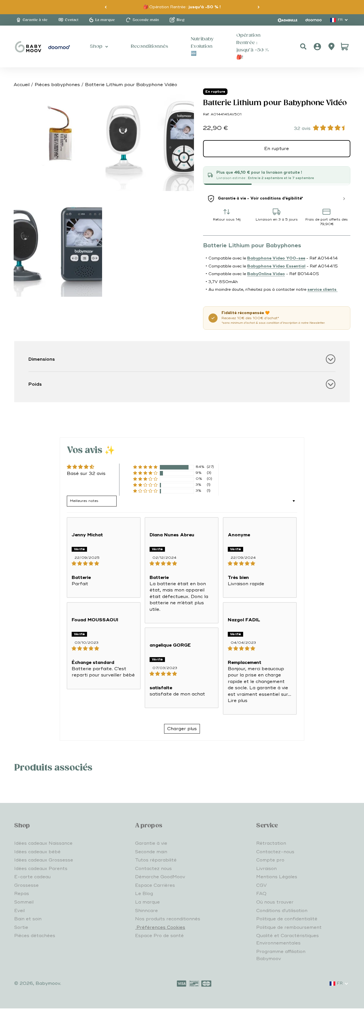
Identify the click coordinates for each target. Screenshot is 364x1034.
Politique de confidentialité (286, 919)
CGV (261, 885)
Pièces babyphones (57, 85)
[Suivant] (259, 7)
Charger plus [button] (182, 729)
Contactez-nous (275, 852)
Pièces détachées (34, 936)
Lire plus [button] (237, 700)
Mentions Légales (276, 877)
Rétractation (271, 843)
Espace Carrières (155, 885)
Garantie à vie (151, 843)
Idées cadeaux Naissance (43, 843)
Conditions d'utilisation (281, 910)
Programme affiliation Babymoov (280, 955)
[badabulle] (287, 20)
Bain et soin (28, 919)
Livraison (266, 868)
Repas (21, 893)
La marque (147, 902)
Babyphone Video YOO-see (276, 258)
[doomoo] (313, 20)
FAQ (261, 893)
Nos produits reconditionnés (167, 919)
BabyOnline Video (266, 273)
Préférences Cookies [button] (160, 927)
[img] (104, 563)
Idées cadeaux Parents (40, 868)
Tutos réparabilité (156, 860)
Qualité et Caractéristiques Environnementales (287, 939)
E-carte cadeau (32, 877)
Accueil (22, 85)
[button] (145, 467)
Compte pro (270, 860)
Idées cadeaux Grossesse (43, 860)
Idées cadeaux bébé (37, 852)
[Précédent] (106, 7)
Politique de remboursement (289, 927)
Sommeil (24, 902)
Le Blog (144, 893)
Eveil (19, 910)
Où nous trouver (274, 902)
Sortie (21, 927)
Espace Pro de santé (159, 936)
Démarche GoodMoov (160, 877)
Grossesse (26, 885)
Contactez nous (153, 868)
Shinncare (146, 910)
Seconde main (151, 852)
